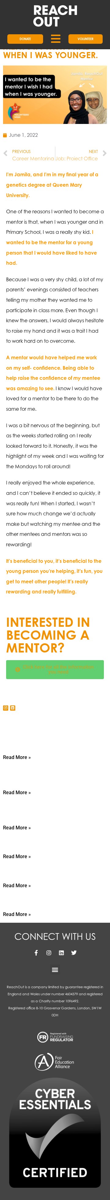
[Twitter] (73, 952)
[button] (55, 969)
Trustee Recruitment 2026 (37, 868)
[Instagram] (5, 708)
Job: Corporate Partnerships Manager (43, 772)
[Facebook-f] (36, 952)
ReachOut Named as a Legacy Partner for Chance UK (44, 807)
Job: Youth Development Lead (43, 740)
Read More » (17, 757)
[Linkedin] (12, 708)
